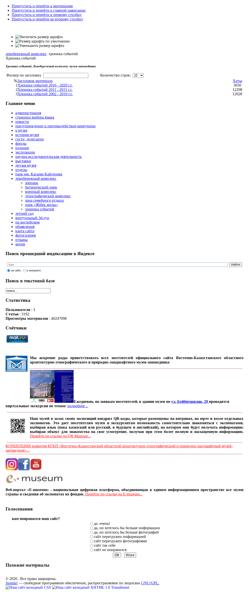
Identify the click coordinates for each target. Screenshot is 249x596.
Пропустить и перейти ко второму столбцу (47, 19)
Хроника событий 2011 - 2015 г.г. (45, 89)
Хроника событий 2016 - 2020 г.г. (45, 85)
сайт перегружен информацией (120, 537)
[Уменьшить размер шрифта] (39, 45)
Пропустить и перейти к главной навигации (49, 10)
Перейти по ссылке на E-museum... (113, 494)
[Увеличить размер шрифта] (39, 37)
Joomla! (12, 583)
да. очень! (102, 523)
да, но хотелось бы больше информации (127, 528)
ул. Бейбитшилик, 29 (190, 401)
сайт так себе (105, 545)
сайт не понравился (110, 550)
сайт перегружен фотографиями (120, 541)
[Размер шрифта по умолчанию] (42, 41)
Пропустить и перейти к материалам (42, 6)
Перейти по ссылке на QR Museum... (60, 436)
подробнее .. (77, 406)
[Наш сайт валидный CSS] (29, 587)
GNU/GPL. (150, 583)
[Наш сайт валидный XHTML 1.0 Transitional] (90, 587)
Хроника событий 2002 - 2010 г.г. (45, 94)
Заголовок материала (35, 81)
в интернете (34, 270)
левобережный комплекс (26, 54)
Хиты (237, 81)
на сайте (16, 270)
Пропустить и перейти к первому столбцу (47, 15)
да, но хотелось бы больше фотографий (126, 532)
